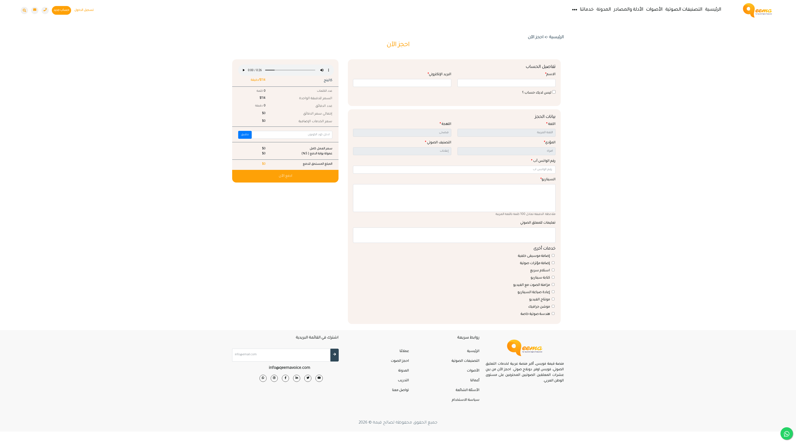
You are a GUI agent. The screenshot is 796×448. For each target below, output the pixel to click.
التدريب (403, 380)
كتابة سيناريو (541, 278)
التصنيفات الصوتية (683, 9)
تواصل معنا (400, 390)
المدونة (604, 9)
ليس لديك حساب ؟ (537, 93)
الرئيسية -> (554, 37)
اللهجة (445, 124)
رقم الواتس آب (543, 161)
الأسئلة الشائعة (467, 390)
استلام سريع (540, 271)
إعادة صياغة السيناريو (534, 292)
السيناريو (548, 179)
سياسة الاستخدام (465, 400)
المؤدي (550, 143)
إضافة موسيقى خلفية (534, 256)
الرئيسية (713, 9)
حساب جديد (61, 10)
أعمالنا (474, 380)
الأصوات (654, 9)
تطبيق (245, 134)
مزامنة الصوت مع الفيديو (532, 285)
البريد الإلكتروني (439, 74)
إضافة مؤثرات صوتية (535, 263)
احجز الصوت (400, 361)
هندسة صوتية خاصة (536, 314)
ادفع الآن (285, 176)
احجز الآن (536, 37)
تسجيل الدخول (84, 10)
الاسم (550, 74)
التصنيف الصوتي (438, 143)
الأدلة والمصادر (628, 9)
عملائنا (404, 351)
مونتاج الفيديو (540, 300)
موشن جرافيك (539, 307)
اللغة (551, 124)
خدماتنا (587, 9)
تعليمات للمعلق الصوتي (538, 223)
